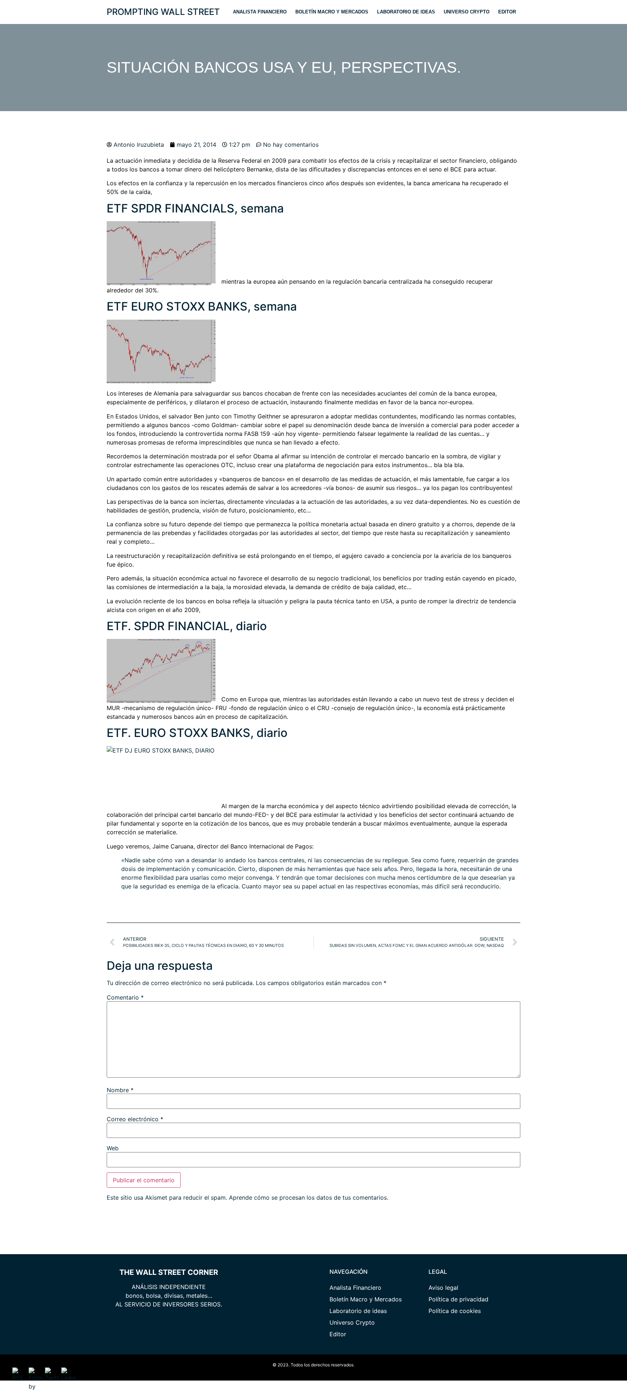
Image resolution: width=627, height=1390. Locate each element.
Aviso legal (443, 1287)
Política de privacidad (458, 1299)
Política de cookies (455, 1310)
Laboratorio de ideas (406, 12)
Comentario (125, 997)
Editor (507, 12)
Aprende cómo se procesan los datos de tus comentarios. (308, 1197)
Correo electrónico (135, 1119)
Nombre (120, 1090)
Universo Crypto (466, 12)
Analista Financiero (260, 12)
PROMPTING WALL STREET (163, 12)
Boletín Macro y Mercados (331, 12)
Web (113, 1148)
